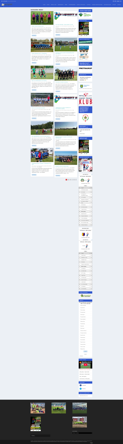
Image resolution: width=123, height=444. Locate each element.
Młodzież (45, 109)
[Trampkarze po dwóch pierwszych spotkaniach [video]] (66, 100)
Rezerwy (66, 4)
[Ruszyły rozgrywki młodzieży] (42, 100)
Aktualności (41, 27)
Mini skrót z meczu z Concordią (85, 369)
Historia (48, 4)
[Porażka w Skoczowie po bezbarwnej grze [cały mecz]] (66, 44)
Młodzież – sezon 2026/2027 (81, 4)
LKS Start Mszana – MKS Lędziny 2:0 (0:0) (64, 24)
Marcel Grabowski (83, 305)
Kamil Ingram (82, 314)
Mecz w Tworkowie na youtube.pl (39, 80)
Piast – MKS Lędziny (83, 376)
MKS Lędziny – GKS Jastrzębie (85, 374)
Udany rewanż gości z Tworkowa (39, 53)
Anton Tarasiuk (83, 346)
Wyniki (85, 354)
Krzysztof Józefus (83, 316)
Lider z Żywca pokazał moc (38, 26)
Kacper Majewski (83, 319)
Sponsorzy (114, 4)
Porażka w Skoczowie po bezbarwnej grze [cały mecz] (64, 53)
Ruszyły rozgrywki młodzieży (38, 107)
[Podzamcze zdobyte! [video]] (66, 74)
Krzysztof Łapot (83, 312)
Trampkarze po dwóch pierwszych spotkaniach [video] (63, 108)
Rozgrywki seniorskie (72, 4)
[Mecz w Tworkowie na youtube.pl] (42, 72)
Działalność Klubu (69, 139)
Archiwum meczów (60, 4)
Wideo (44, 27)
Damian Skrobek (83, 344)
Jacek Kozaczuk (83, 335)
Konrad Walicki (83, 339)
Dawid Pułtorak (83, 337)
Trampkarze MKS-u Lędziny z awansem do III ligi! (41, 164)
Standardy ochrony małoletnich (97, 4)
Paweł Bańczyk (83, 323)
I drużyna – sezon (53, 4)
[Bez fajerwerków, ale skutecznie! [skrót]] (42, 128)
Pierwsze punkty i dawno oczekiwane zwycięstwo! (63, 137)
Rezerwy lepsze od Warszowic (62, 166)
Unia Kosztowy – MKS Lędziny (85, 378)
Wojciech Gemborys (83, 330)
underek (35, 27)
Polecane (69, 55)
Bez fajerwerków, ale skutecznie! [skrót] (41, 136)
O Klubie (44, 4)
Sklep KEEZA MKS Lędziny (107, 4)
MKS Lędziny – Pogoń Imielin (84, 371)
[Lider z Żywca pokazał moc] (42, 18)
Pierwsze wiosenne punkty (12, 1)
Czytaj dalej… (34, 35)
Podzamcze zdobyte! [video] (61, 82)
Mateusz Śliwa (83, 321)
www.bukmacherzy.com (84, 395)
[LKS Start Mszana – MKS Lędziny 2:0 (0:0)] (66, 17)
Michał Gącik (82, 328)
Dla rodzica (88, 4)
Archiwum (81, 355)
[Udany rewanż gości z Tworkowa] (42, 45)
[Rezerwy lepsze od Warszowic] (66, 158)
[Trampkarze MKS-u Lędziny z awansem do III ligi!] (42, 155)
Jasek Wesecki (83, 307)
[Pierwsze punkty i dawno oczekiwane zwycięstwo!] (66, 129)
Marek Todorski (83, 342)
